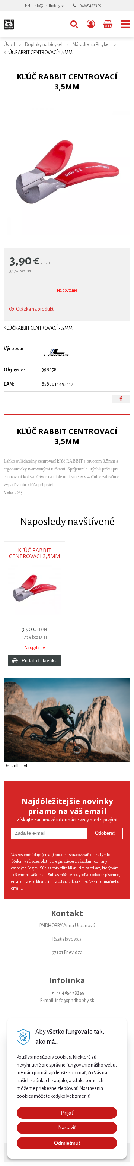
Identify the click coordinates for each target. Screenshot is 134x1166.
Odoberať (105, 833)
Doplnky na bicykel (44, 44)
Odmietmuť (67, 1143)
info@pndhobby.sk (49, 5)
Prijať (67, 1113)
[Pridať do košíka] (34, 660)
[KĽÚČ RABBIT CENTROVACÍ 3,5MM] (67, 171)
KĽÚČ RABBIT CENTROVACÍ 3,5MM (34, 553)
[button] (74, 24)
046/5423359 (90, 5)
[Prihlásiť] (91, 24)
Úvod (9, 44)
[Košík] (108, 24)
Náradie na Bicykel (91, 44)
